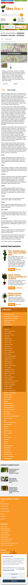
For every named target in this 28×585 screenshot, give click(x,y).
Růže (5, 420)
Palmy (2, 513)
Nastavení (14, 577)
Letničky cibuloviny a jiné (10, 422)
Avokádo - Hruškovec (8, 359)
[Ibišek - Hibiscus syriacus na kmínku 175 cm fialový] (4, 278)
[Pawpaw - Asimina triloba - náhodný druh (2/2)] (11, 65)
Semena (6, 443)
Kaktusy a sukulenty (8, 405)
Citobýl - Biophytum (8, 361)
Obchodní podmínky (5, 530)
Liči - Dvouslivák (7, 367)
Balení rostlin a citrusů (6, 541)
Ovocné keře (7, 411)
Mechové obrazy (8, 452)
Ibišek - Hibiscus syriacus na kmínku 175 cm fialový (17, 276)
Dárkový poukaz (8, 458)
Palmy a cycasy (7, 399)
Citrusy (2, 501)
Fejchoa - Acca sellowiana (9, 331)
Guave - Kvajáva (7, 375)
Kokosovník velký (7, 338)
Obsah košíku (20, 21)
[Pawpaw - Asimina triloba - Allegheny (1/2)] (4, 65)
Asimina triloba (18, 241)
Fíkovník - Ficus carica (8, 340)
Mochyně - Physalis (8, 386)
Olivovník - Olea (7, 342)
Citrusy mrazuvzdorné (9, 320)
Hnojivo (6, 435)
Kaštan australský (8, 350)
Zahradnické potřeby (9, 456)
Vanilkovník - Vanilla (8, 344)
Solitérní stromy (7, 431)
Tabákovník (6, 329)
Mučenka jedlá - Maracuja (9, 382)
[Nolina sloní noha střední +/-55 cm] (4, 297)
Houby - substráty (8, 433)
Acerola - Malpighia (8, 379)
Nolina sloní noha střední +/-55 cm (15, 294)
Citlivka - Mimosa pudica (9, 352)
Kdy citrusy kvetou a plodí (7, 545)
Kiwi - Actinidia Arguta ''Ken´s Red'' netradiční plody (17, 252)
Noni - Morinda (7, 346)
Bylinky (5, 401)
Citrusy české (7, 322)
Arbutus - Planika (7, 333)
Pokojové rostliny (8, 395)
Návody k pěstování (5, 528)
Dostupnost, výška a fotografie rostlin (9, 543)
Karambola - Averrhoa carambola (11, 381)
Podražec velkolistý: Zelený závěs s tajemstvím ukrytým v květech (14, 471)
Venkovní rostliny (8, 397)
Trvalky (5, 428)
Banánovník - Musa (8, 348)
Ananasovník (7, 336)
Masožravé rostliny (8, 403)
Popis (3, 90)
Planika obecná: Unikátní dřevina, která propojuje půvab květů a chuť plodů (14, 490)
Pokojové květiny (8, 324)
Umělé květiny (7, 447)
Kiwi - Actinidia (7, 414)
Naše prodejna (4, 526)
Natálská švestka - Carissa (9, 358)
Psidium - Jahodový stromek (10, 356)
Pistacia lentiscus (7, 354)
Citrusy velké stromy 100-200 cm (11, 316)
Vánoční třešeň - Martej (9, 371)
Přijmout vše (14, 580)
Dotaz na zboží (11, 90)
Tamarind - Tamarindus (9, 377)
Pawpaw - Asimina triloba (10, 392)
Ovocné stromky (8, 424)
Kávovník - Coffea (7, 388)
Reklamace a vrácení (5, 534)
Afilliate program (5, 537)
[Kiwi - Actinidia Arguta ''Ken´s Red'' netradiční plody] (4, 254)
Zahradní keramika (8, 445)
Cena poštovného (5, 532)
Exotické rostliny (8, 39)
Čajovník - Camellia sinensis (10, 365)
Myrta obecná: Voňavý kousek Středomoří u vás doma (13, 480)
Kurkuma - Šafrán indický (9, 384)
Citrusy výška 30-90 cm (9, 314)
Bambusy (6, 426)
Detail (11, 269)
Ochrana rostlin (7, 437)
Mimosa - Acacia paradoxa (9, 390)
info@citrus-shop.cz (5, 554)
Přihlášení (3, 18)
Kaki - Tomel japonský (9, 409)
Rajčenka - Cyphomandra (9, 373)
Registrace (3, 20)
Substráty (6, 439)
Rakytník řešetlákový (9, 407)
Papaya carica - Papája (9, 335)
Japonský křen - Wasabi (9, 369)
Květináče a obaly (8, 454)
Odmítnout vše (14, 574)
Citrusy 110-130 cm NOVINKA (11, 318)
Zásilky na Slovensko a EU (7, 539)
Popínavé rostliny (8, 418)
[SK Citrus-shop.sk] (19, 27)
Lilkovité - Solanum (8, 363)
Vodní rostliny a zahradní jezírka (11, 416)
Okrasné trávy (7, 450)
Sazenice (6, 441)
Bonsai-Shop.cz (2, 39)
